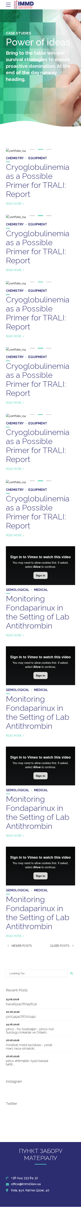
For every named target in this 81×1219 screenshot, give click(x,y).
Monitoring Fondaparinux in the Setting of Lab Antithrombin (37, 612)
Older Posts (59, 945)
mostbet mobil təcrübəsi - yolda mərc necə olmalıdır (29, 1046)
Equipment (37, 158)
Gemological (17, 590)
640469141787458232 (21, 1004)
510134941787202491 (21, 1016)
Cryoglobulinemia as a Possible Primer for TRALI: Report (37, 180)
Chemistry (15, 158)
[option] (40, 150)
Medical (41, 590)
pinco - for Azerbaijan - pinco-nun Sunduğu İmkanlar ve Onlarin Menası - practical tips (30, 1032)
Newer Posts (22, 945)
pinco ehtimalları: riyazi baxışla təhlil (27, 1062)
